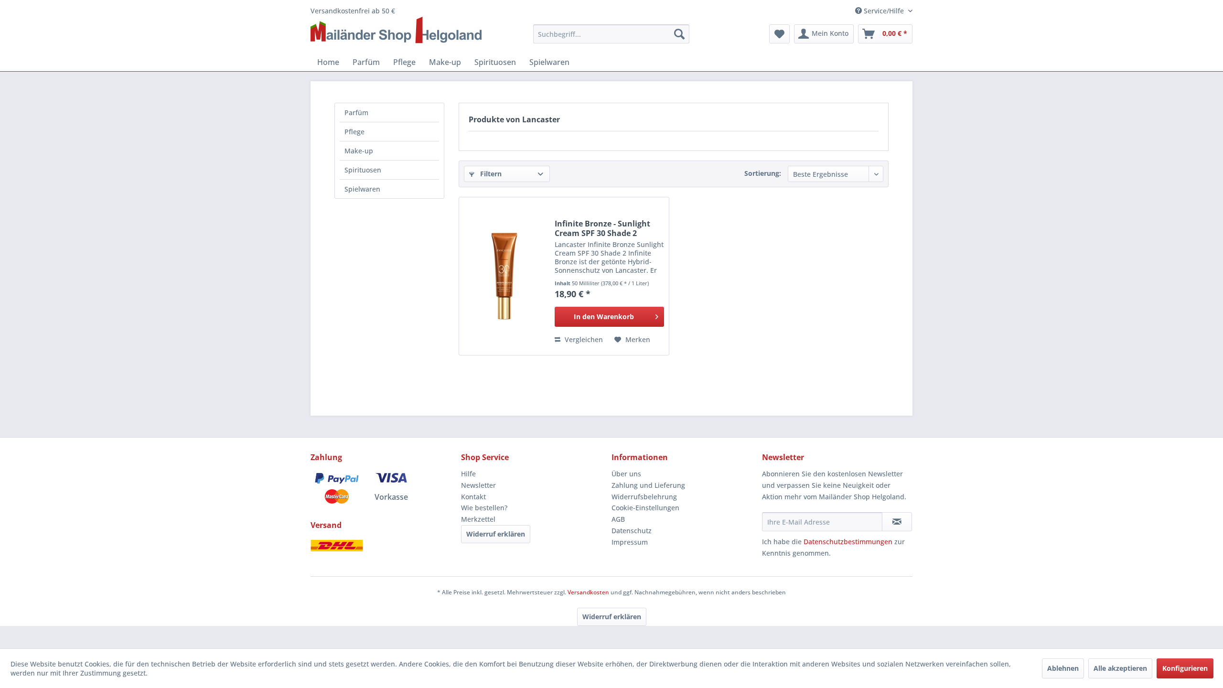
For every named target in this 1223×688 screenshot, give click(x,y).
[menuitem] (611, 33)
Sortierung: (762, 173)
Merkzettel (478, 519)
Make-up (358, 150)
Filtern (490, 173)
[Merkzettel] (779, 33)
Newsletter (478, 485)
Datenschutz (632, 530)
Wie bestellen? (484, 507)
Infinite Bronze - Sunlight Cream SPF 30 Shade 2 (602, 228)
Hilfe (468, 473)
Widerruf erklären (495, 533)
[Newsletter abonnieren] (897, 521)
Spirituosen (362, 169)
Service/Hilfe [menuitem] (884, 10)
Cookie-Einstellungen (645, 507)
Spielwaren (362, 189)
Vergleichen (583, 339)
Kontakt (473, 496)
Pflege (354, 131)
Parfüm (356, 112)
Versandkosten (588, 592)
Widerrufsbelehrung (644, 496)
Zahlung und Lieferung (648, 485)
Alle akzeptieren (1120, 668)
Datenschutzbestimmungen (848, 541)
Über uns (626, 473)
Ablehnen (1063, 668)
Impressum (630, 542)
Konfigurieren (1185, 668)
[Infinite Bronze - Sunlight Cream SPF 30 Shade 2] (504, 276)
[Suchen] (679, 33)
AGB (618, 519)
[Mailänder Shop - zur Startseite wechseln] (396, 30)
